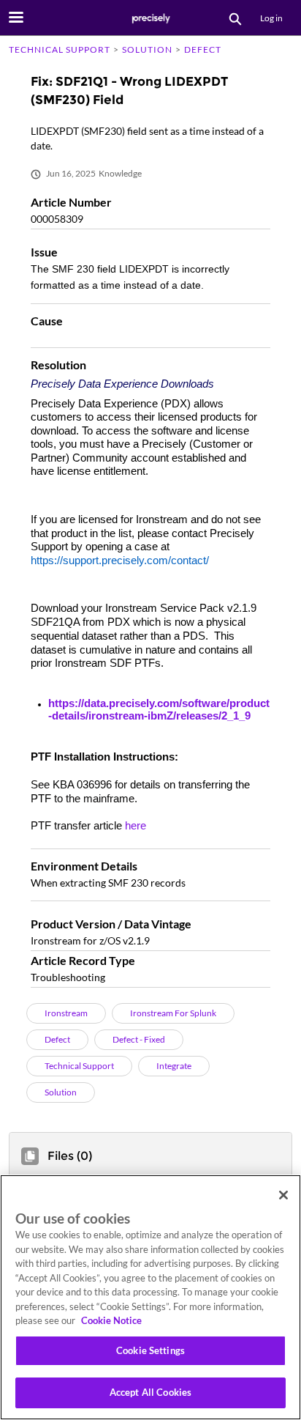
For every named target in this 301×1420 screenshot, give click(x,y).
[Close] (283, 1195)
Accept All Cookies (150, 1392)
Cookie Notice (111, 1320)
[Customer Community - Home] (150, 18)
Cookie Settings (150, 1350)
